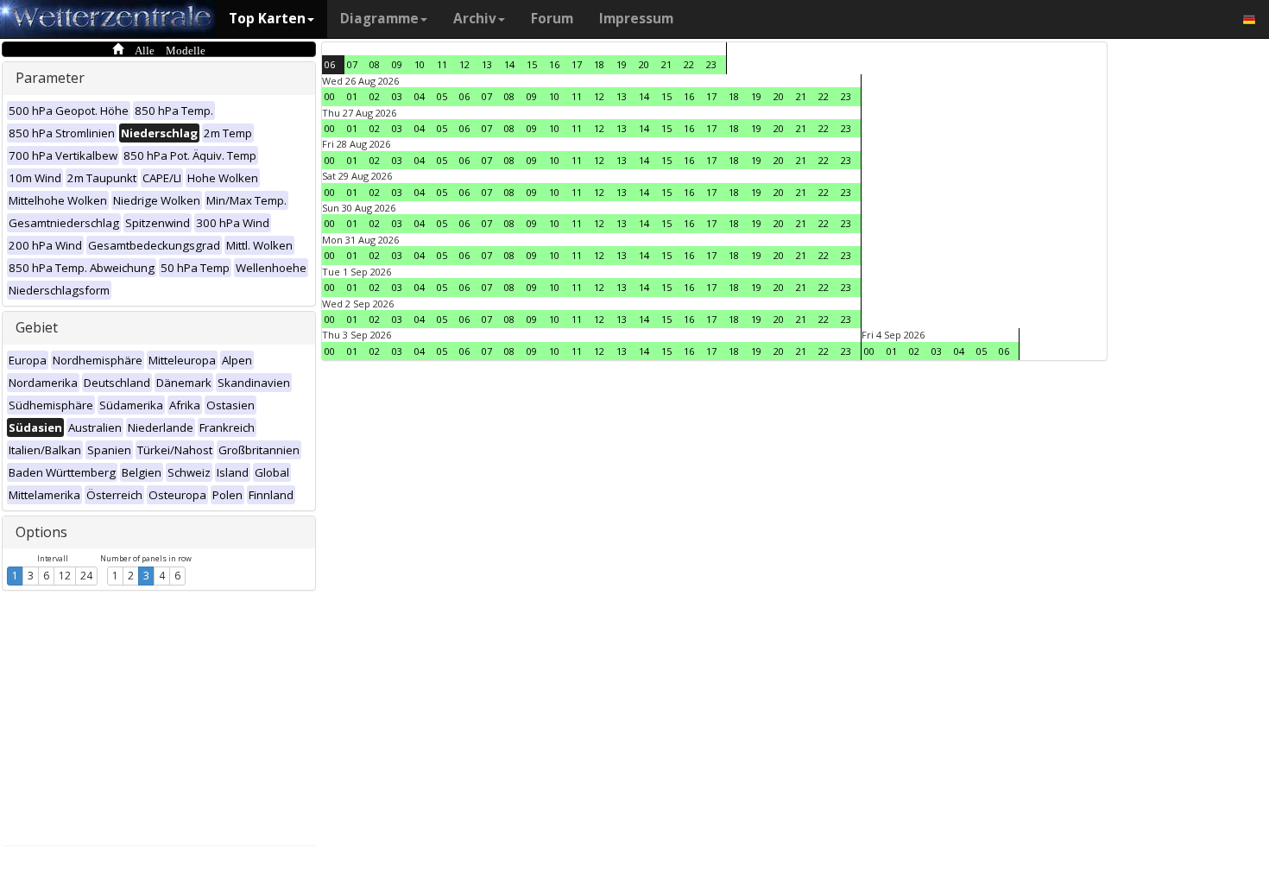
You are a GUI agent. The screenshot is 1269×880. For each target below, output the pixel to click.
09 (397, 64)
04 (419, 96)
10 (419, 64)
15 (532, 64)
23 (711, 64)
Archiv (474, 18)
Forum (552, 18)
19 (621, 64)
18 (599, 64)
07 (352, 64)
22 (689, 64)
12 (65, 575)
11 (442, 64)
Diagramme (379, 18)
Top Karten (267, 18)
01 (352, 96)
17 (576, 64)
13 (487, 64)
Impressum (636, 18)
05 (442, 96)
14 (509, 64)
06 (330, 64)
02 (374, 96)
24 (86, 575)
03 (397, 96)
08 (374, 64)
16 (554, 64)
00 (330, 96)
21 (666, 64)
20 (644, 64)
